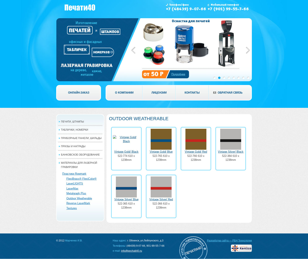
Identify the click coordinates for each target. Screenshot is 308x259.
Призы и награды (73, 146)
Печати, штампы (72, 121)
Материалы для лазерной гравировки (79, 165)
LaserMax (72, 188)
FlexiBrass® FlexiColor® (81, 178)
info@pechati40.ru (131, 250)
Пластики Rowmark (74, 173)
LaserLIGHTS (74, 183)
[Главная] (80, 7)
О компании (124, 92)
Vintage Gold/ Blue (161, 151)
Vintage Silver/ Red (161, 199)
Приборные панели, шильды (81, 138)
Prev (133, 50)
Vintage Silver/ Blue (126, 199)
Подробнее (178, 74)
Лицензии (159, 92)
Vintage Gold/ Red (196, 151)
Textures (71, 208)
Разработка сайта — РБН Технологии (229, 240)
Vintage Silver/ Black (230, 151)
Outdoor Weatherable (79, 198)
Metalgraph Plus (76, 193)
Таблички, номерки (74, 129)
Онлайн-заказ (78, 92)
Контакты (192, 92)
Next (248, 50)
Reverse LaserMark (78, 203)
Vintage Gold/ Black (126, 151)
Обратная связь (230, 92)
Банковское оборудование (80, 154)
